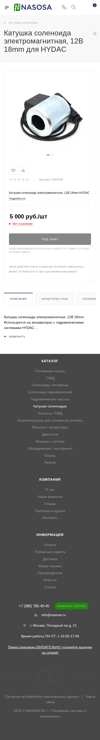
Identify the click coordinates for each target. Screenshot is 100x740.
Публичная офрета (50, 552)
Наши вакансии (50, 497)
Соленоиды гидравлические (50, 392)
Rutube (56, 677)
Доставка (50, 559)
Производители (50, 573)
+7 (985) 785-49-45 (34, 606)
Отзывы (50, 504)
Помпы (50, 455)
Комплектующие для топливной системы (50, 420)
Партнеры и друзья (50, 511)
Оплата (50, 545)
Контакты (50, 518)
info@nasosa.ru (54, 615)
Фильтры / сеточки (50, 441)
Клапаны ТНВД (50, 413)
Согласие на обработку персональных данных (42, 696)
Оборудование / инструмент (50, 448)
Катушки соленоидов (50, 406)
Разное (50, 462)
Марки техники (50, 566)
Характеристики (54, 298)
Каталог (50, 361)
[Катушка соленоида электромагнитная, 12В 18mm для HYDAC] (50, 114)
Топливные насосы (50, 371)
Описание (18, 298)
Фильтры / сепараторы (50, 427)
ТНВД (50, 378)
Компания (50, 479)
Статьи (50, 587)
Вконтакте (44, 677)
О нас (50, 489)
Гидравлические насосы (50, 399)
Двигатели (50, 434)
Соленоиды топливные (50, 385)
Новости (50, 580)
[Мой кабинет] (82, 8)
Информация (50, 535)
